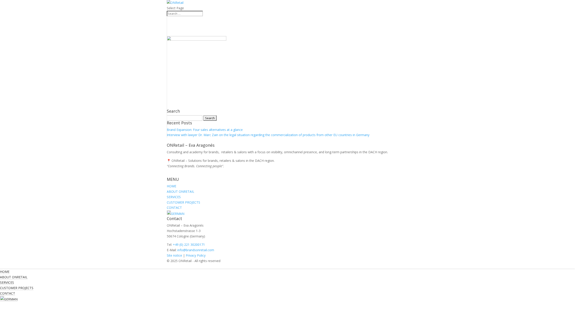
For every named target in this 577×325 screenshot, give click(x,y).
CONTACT (174, 207)
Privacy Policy (196, 255)
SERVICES (174, 197)
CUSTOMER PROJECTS (183, 202)
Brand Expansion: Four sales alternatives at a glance (205, 130)
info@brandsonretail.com (195, 250)
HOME (171, 186)
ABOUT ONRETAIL (180, 191)
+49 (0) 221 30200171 (189, 244)
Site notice (174, 255)
